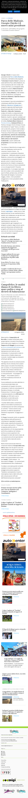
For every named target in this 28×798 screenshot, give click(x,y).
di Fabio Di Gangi (6, 53)
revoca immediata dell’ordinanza (12, 347)
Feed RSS (4, 755)
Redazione (3, 765)
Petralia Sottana (6, 123)
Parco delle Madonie (16, 77)
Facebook (3, 753)
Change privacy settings (5, 767)
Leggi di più (16, 11)
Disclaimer (3, 764)
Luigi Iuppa (9, 211)
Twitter (3, 751)
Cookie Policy (3, 762)
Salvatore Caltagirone (14, 105)
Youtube (3, 754)
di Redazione (5, 332)
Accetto (10, 11)
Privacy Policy (3, 760)
